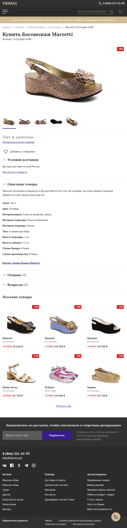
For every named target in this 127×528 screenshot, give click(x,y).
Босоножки (55, 27)
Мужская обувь (10, 484)
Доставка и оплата (55, 480)
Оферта (48, 520)
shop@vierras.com (12, 457)
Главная (6, 27)
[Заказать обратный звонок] (115, 516)
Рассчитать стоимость (14, 172)
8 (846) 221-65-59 (114, 3)
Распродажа (9, 504)
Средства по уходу (12, 499)
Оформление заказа (98, 480)
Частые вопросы (96, 474)
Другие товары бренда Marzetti (21, 263)
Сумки (5, 489)
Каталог (19, 27)
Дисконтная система (56, 484)
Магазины (50, 489)
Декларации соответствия (59, 499)
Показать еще (63, 406)
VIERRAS (9, 3)
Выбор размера (95, 484)
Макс (78, 19)
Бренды (6, 509)
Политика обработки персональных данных (80, 520)
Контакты (50, 494)
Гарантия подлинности (99, 509)
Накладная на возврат (84, 524)
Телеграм (91, 19)
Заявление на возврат (55, 524)
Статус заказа (95, 499)
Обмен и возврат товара (100, 494)
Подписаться (56, 435)
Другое (6, 494)
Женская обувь (36, 27)
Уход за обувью (95, 504)
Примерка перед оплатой (101, 489)
